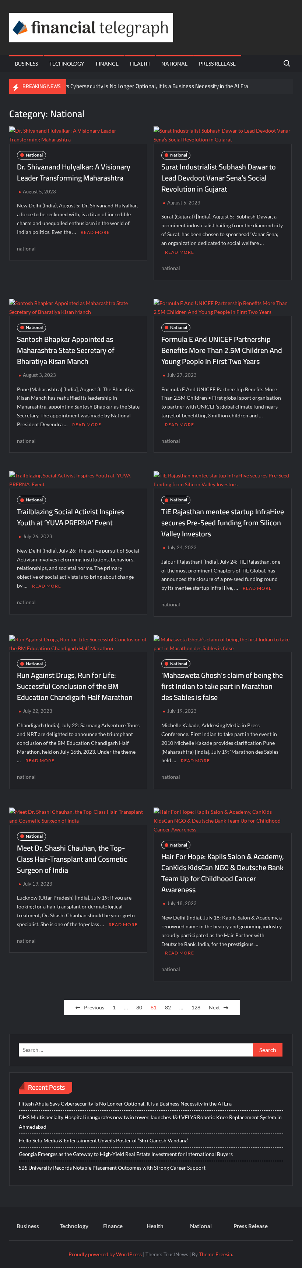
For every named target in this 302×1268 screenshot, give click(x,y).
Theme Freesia (215, 1254)
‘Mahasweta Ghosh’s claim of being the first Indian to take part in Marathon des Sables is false (222, 686)
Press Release (217, 63)
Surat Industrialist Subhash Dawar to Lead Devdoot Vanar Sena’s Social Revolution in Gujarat (218, 178)
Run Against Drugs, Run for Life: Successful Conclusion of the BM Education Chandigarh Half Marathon (75, 686)
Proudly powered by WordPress (105, 1254)
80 (139, 1007)
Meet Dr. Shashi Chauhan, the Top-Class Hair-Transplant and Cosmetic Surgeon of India (72, 859)
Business (26, 63)
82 (168, 1007)
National (174, 63)
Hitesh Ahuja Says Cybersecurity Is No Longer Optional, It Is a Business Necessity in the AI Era (138, 86)
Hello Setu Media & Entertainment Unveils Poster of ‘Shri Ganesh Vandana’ (103, 1140)
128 (196, 1007)
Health (140, 63)
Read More (95, 232)
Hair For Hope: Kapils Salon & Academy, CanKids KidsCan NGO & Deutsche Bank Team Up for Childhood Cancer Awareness (222, 873)
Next (214, 1007)
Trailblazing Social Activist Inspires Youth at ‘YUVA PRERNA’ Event (70, 517)
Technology (66, 63)
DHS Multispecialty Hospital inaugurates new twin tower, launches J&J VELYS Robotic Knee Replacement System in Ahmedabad (150, 1122)
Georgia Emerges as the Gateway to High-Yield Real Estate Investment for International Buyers (126, 1154)
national (26, 248)
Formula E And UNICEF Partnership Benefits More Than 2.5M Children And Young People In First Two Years (221, 350)
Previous (94, 1007)
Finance (107, 63)
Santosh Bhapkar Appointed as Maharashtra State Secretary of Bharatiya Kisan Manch (66, 350)
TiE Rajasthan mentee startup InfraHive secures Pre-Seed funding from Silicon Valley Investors (222, 522)
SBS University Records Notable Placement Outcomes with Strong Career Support (112, 1167)
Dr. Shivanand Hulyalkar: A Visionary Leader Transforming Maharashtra (73, 172)
